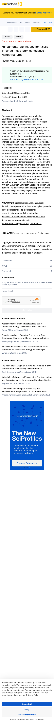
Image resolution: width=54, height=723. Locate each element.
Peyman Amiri (8, 61)
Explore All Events (43, 13)
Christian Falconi (23, 61)
